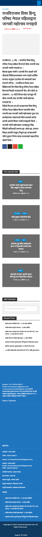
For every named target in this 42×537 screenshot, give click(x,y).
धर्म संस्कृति (5, 9)
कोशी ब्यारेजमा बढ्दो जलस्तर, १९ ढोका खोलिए (17, 327)
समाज (20, 181)
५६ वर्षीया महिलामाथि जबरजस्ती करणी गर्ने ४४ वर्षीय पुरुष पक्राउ (22, 350)
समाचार (24, 213)
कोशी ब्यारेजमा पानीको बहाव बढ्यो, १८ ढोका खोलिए (18, 338)
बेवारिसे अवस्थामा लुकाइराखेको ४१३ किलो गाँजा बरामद (20, 346)
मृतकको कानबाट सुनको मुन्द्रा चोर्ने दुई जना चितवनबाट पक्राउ (21, 275)
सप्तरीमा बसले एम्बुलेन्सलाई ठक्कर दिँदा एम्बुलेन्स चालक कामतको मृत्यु (21, 188)
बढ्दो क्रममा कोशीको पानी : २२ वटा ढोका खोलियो (18, 323)
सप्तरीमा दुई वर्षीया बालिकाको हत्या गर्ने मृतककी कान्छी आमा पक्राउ (21, 246)
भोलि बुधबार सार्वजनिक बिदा (21, 217)
